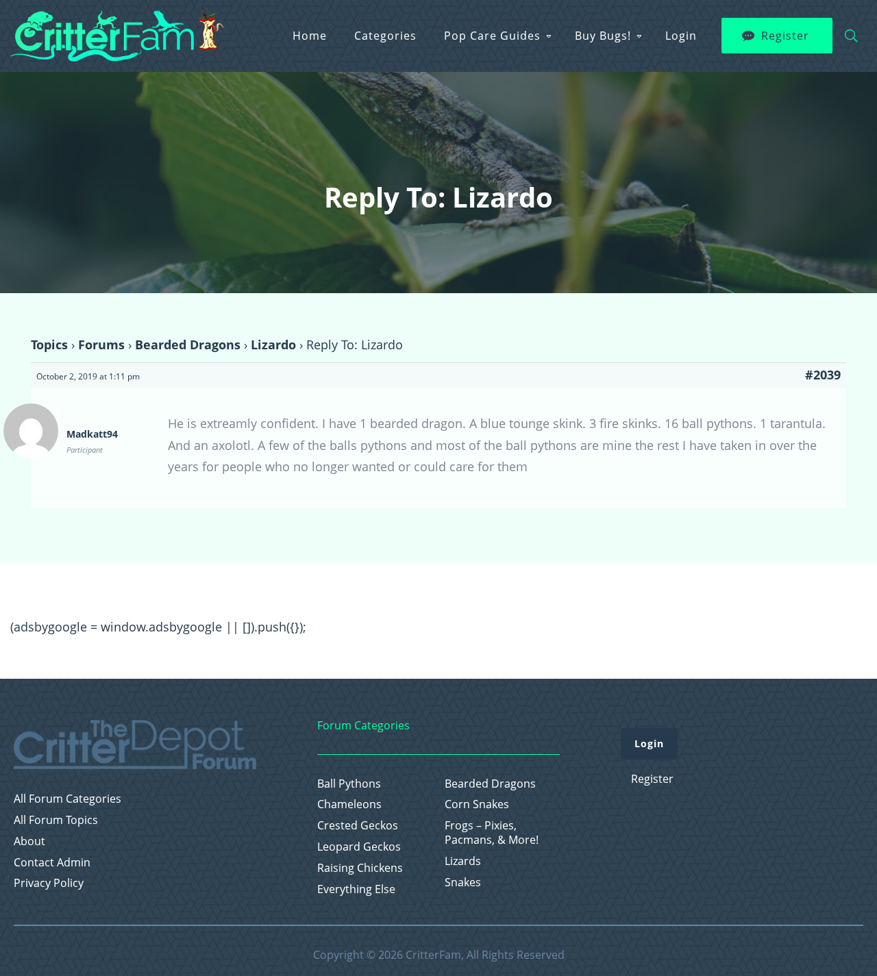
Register (785, 35)
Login (681, 35)
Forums (101, 344)
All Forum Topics (56, 820)
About (29, 841)
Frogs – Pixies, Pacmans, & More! (492, 832)
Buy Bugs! (603, 35)
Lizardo (273, 344)
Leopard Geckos (359, 847)
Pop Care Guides (492, 35)
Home (310, 35)
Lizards (463, 861)
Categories (385, 35)
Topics (49, 344)
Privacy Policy (49, 883)
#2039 (823, 374)
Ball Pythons (349, 784)
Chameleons (349, 804)
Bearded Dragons (187, 344)
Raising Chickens (360, 868)
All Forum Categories (67, 799)
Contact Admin (52, 862)
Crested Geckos (357, 825)
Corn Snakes (477, 804)
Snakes (463, 882)
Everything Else (356, 889)
